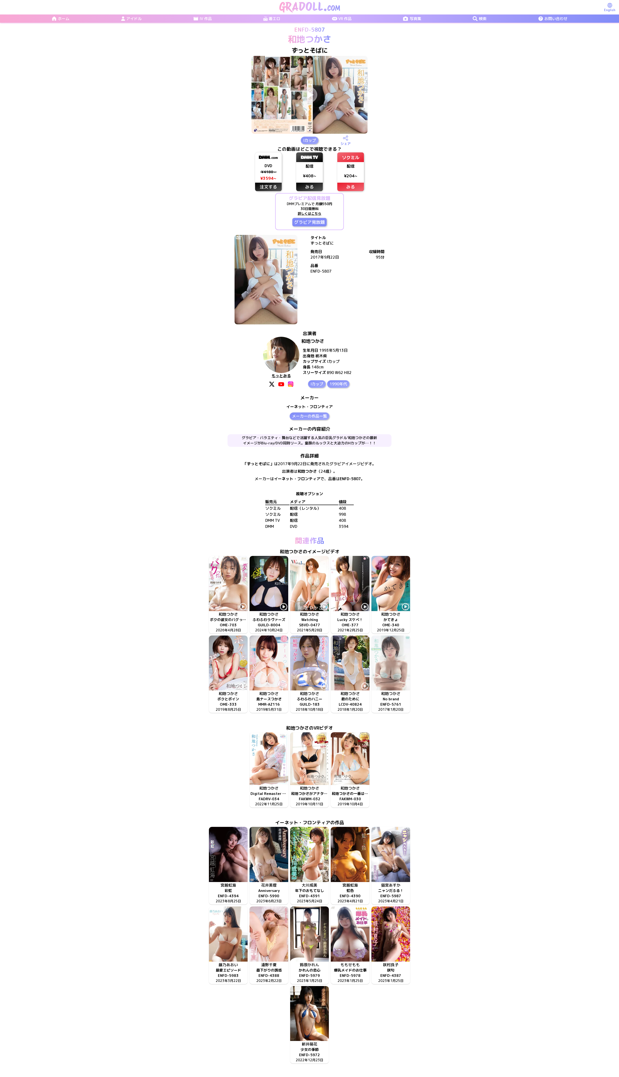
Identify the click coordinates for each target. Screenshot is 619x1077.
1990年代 (338, 384)
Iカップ (309, 140)
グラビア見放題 (309, 222)
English (609, 10)
